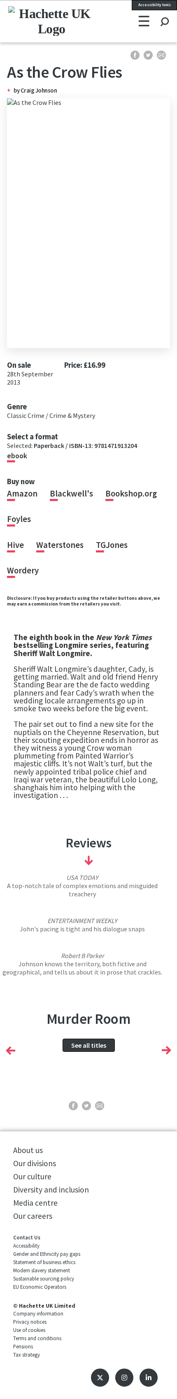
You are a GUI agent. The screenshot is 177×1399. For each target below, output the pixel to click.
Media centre (35, 1203)
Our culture (32, 1176)
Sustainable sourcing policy (43, 1278)
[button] (10, 1050)
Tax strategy (26, 1354)
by (17, 90)
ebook (17, 455)
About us (28, 1150)
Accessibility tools (154, 4)
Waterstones (60, 545)
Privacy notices (30, 1321)
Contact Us (26, 1237)
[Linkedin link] (149, 1378)
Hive (15, 545)
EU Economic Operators (39, 1286)
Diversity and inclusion (51, 1190)
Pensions (23, 1346)
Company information (38, 1313)
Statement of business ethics (44, 1262)
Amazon (22, 493)
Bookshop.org (131, 493)
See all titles (88, 1045)
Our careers (32, 1216)
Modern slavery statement (41, 1270)
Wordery (23, 570)
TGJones (112, 545)
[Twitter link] (100, 1378)
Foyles (19, 519)
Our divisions (34, 1163)
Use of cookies (29, 1330)
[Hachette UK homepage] (39, 21)
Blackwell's (71, 493)
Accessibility (26, 1245)
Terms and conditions (37, 1338)
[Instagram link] (124, 1378)
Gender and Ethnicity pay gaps (46, 1254)
